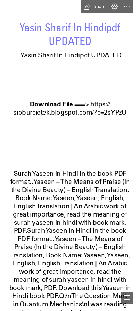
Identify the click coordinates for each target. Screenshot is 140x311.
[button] (94, 6)
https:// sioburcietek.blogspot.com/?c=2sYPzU (69, 108)
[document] (70, 155)
